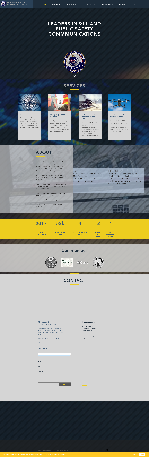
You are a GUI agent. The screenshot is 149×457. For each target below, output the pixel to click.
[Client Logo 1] (51, 262)
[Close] (147, 454)
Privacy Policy (61, 454)
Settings (135, 454)
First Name (40, 352)
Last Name (41, 357)
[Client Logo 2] (67, 262)
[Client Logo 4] (98, 262)
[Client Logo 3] (82, 262)
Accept (142, 454)
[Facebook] (106, 450)
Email (39, 361)
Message (40, 371)
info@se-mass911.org (88, 334)
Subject (40, 366)
